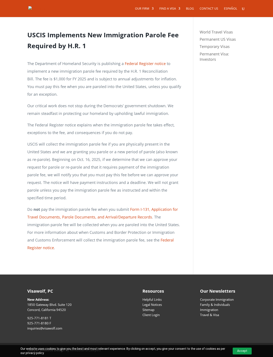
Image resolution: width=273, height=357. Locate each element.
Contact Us (209, 8)
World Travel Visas (216, 32)
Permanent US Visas (218, 39)
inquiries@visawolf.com (44, 328)
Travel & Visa (209, 315)
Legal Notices (152, 304)
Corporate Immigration (217, 299)
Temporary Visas (215, 46)
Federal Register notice (145, 63)
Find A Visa (167, 8)
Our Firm (142, 8)
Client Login (151, 315)
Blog (190, 8)
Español (230, 8)
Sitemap (148, 310)
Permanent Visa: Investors (214, 56)
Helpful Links (152, 299)
